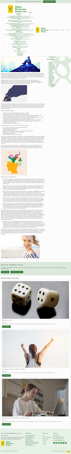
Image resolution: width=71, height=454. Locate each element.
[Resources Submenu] (21, 31)
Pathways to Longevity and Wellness (32, 442)
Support (18, 48)
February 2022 (51, 79)
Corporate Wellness (55, 29)
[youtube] (59, 443)
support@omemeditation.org (58, 437)
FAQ (44, 435)
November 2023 (52, 77)
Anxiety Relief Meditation (30, 435)
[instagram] (56, 443)
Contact (44, 444)
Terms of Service (61, 451)
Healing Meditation (29, 437)
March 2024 (51, 75)
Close (30, 12)
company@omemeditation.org (59, 440)
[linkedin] (61, 443)
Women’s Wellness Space (30, 445)
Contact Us (62, 29)
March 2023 (51, 78)
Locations (45, 440)
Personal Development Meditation (31, 443)
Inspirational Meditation (29, 438)
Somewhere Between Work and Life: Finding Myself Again (15, 417)
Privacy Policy (54, 451)
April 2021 (51, 83)
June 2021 (51, 81)
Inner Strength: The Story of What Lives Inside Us (14, 369)
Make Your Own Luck (7, 320)
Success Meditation (29, 444)
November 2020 (52, 84)
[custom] (66, 443)
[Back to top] (68, 451)
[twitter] (63, 443)
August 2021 (51, 80)
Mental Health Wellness (29, 441)
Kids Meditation (28, 439)
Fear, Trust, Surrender (53, 56)
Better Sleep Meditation (29, 436)
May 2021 (50, 82)
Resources (18, 31)
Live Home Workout (29, 440)
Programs (18, 13)
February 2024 (51, 76)
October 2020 (51, 85)
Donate (44, 442)
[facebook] (54, 443)
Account (68, 29)
